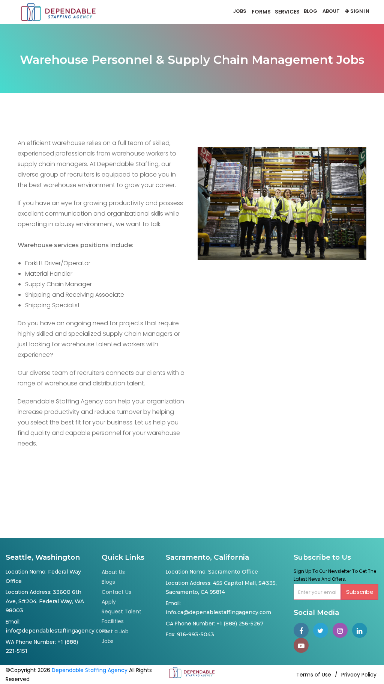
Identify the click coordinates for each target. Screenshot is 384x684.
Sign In (359, 11)
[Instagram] (342, 631)
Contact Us (116, 592)
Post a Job (115, 631)
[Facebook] (303, 631)
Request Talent (121, 611)
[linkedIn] (361, 631)
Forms (261, 11)
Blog (310, 11)
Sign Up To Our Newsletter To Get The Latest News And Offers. (335, 575)
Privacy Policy (358, 674)
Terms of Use (313, 674)
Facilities (113, 621)
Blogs (108, 582)
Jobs (239, 11)
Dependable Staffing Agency (90, 670)
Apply (109, 601)
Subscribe (360, 592)
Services (287, 11)
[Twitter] (323, 631)
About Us (113, 572)
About (331, 11)
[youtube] (303, 646)
